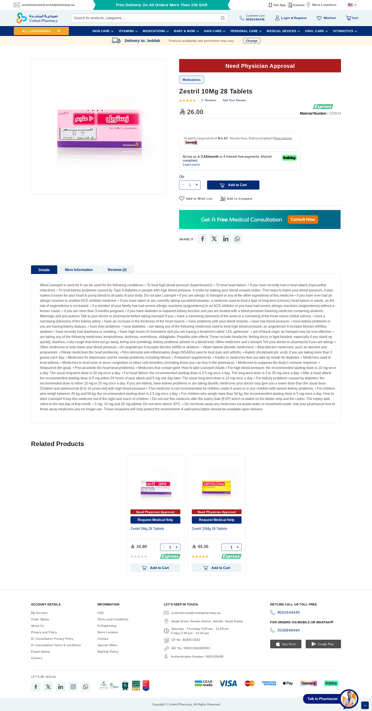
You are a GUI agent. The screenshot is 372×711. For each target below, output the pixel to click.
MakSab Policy (108, 651)
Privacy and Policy (44, 632)
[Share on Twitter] (214, 239)
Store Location (108, 632)
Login (285, 18)
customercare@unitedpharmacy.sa (48, 4)
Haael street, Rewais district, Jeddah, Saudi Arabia (207, 621)
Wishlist (330, 18)
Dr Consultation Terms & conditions (56, 645)
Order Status (40, 619)
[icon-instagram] (73, 686)
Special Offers (108, 645)
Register (300, 18)
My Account (39, 613)
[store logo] (37, 18)
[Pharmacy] (260, 220)
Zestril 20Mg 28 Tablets (209, 529)
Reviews (117, 270)
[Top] (365, 705)
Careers (299, 5)
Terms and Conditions (113, 619)
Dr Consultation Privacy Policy (52, 638)
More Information (79, 270)
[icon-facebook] (35, 686)
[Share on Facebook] (202, 239)
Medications (192, 79)
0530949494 (288, 630)
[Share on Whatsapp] (237, 239)
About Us (37, 625)
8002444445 (288, 612)
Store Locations (324, 4)
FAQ (101, 613)
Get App (280, 5)
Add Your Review (234, 100)
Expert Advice (40, 651)
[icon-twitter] (48, 686)
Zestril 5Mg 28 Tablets (147, 529)
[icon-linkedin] (60, 686)
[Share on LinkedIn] (225, 239)
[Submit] (222, 17)
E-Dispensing (107, 625)
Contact (103, 638)
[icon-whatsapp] (85, 686)
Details (44, 270)
